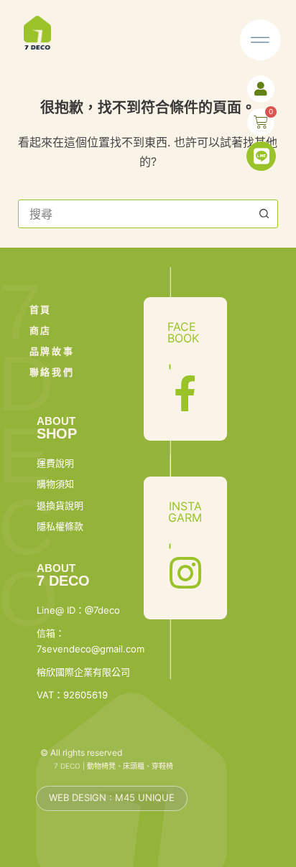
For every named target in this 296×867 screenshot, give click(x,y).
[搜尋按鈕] (263, 214)
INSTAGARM (185, 512)
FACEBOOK (183, 332)
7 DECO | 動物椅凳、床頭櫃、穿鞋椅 (113, 765)
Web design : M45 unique (112, 797)
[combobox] (135, 214)
